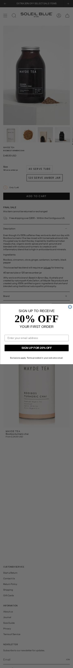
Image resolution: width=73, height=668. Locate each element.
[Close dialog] (70, 307)
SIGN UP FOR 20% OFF (36, 347)
